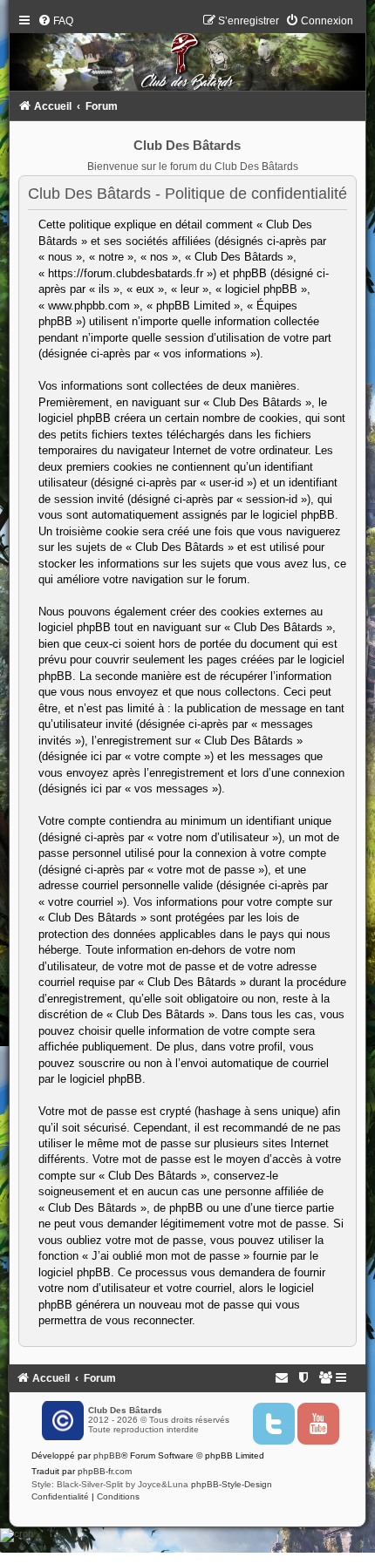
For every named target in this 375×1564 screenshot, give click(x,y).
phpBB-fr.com (105, 1471)
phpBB (107, 1455)
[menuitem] (55, 21)
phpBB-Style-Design (231, 1484)
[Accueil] (187, 56)
